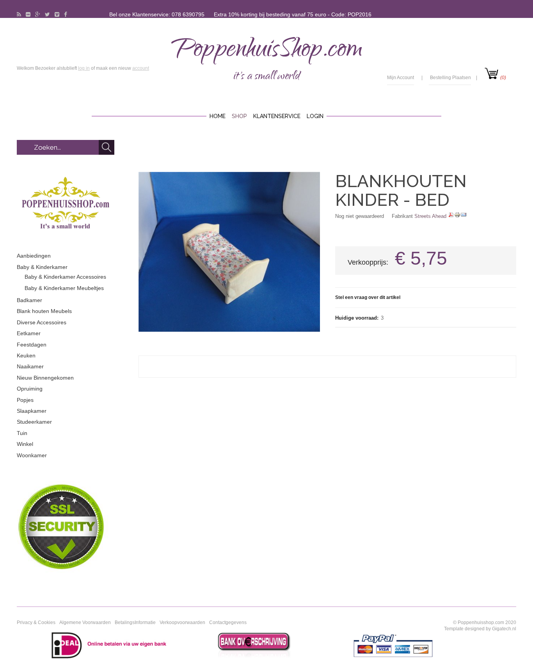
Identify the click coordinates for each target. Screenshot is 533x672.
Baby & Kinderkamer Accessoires (65, 277)
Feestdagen (31, 344)
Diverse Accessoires (41, 322)
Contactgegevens (228, 622)
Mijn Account (400, 77)
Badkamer (29, 300)
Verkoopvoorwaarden (182, 622)
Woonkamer (32, 455)
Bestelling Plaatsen (450, 77)
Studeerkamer (34, 422)
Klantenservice (276, 116)
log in (84, 68)
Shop (239, 116)
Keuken (26, 355)
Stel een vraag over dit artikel (367, 297)
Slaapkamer (31, 411)
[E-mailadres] (463, 216)
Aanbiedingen (34, 256)
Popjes (25, 400)
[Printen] (457, 216)
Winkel (25, 444)
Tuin (22, 433)
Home (218, 116)
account (140, 68)
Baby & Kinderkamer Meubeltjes (64, 288)
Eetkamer (29, 333)
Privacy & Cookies (36, 622)
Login (315, 116)
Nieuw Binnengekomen (45, 378)
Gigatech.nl (504, 628)
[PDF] (451, 216)
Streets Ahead (430, 216)
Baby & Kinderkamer (42, 267)
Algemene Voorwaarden (85, 622)
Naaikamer (30, 366)
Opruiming (30, 389)
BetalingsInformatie (135, 622)
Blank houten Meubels (44, 311)
